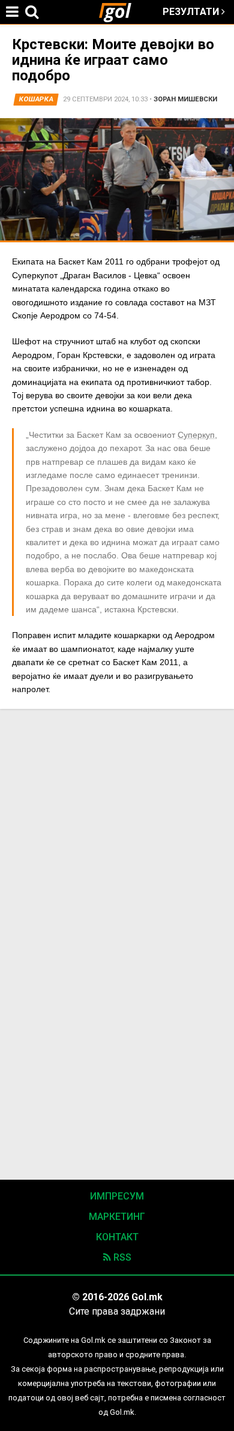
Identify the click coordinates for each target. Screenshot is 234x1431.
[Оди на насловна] (120, 12)
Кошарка (36, 99)
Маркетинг (117, 1216)
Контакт (117, 1237)
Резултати (192, 11)
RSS (121, 1257)
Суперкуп (196, 435)
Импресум (117, 1196)
